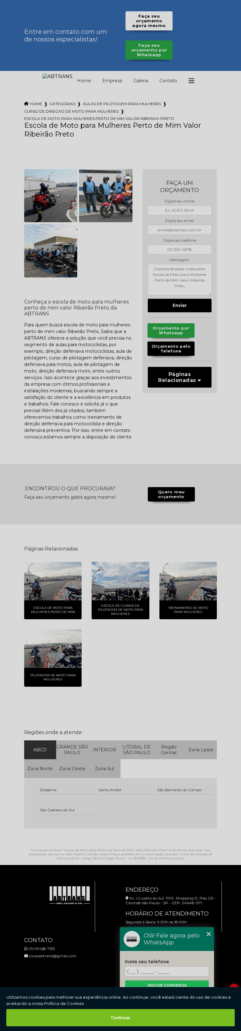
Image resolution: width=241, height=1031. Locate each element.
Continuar (120, 1017)
